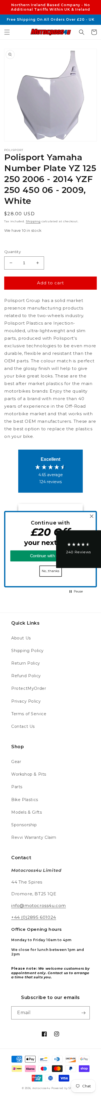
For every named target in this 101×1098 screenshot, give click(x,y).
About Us (21, 638)
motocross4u (41, 1088)
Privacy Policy (26, 701)
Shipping (33, 221)
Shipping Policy (27, 650)
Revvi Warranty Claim (33, 837)
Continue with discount (50, 556)
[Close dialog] (91, 516)
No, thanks (50, 571)
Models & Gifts (26, 812)
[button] (7, 32)
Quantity (12, 251)
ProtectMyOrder (28, 688)
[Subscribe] (83, 1012)
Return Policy (25, 663)
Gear (16, 761)
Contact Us (23, 726)
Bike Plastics (24, 799)
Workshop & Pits (28, 774)
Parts (16, 786)
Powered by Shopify (65, 1088)
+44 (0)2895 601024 (33, 917)
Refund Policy (26, 675)
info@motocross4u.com (38, 905)
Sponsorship (24, 824)
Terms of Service (29, 713)
